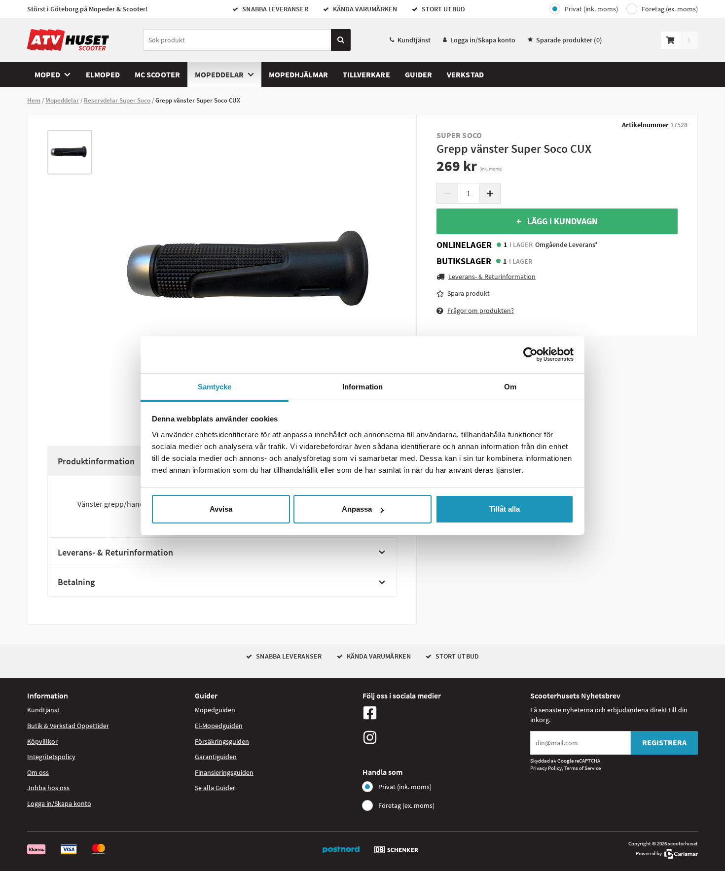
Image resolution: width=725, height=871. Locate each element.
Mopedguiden (215, 709)
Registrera (664, 742)
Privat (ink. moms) (591, 8)
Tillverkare (366, 74)
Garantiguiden (216, 756)
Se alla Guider (215, 787)
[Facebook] (443, 712)
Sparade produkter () (569, 39)
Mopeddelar (219, 74)
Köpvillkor (42, 741)
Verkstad (465, 74)
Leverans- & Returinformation (115, 552)
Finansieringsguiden (224, 772)
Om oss (38, 772)
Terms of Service (582, 768)
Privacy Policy (546, 768)
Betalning (76, 582)
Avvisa (221, 509)
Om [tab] (510, 387)
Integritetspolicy (51, 756)
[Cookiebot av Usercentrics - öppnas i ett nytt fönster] (530, 354)
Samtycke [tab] (215, 387)
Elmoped (103, 74)
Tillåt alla (504, 509)
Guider (418, 74)
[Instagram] (443, 737)
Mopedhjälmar (298, 74)
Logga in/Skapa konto (482, 39)
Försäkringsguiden (222, 741)
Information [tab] (362, 387)
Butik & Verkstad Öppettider (68, 725)
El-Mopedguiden (219, 725)
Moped (47, 74)
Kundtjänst (414, 39)
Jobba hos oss (48, 787)
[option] (69, 152)
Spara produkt (468, 293)
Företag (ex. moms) (670, 8)
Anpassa (357, 509)
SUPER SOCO (459, 135)
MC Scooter (157, 74)
